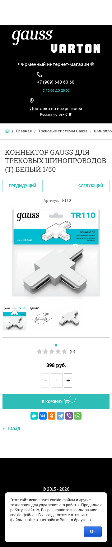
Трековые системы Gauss (62, 131)
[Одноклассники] (51, 416)
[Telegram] (60, 416)
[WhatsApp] (78, 416)
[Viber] (69, 416)
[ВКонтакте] (43, 416)
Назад (14, 429)
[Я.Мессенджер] (34, 416)
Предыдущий (22, 186)
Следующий (90, 186)
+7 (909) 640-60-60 (55, 82)
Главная (24, 131)
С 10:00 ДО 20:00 (56, 91)
